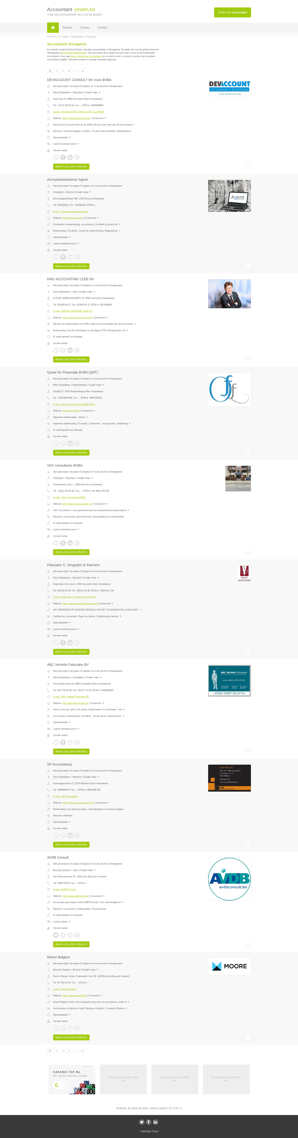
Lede (74, 291)
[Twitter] (142, 1122)
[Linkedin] (155, 1122)
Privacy (155, 1131)
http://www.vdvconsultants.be (77, 504)
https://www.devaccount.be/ (76, 118)
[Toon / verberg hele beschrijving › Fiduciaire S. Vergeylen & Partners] (106, 610)
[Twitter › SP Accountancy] (56, 835)
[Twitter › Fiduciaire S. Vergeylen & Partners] (56, 642)
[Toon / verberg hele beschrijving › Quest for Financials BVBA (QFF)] (106, 417)
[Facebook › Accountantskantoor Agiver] (63, 257)
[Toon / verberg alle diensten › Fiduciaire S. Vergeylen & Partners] (106, 616)
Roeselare (78, 92)
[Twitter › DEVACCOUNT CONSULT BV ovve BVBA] (56, 157)
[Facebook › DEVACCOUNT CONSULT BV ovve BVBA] (63, 157)
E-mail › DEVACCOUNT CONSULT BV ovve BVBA (78, 112)
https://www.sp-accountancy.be (78, 802)
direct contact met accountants (86, 56)
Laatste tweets (62, 921)
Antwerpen (58, 192)
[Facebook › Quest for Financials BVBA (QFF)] (63, 443)
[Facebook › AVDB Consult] (63, 935)
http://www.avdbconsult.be (76, 896)
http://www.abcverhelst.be (75, 703)
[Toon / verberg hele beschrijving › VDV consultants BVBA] (106, 510)
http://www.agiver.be (73, 218)
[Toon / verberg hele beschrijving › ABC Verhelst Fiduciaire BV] (106, 709)
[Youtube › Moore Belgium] (77, 1028)
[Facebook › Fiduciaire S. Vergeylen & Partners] (63, 642)
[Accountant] (53, 27)
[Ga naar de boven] (248, 166)
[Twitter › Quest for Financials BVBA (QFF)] (56, 443)
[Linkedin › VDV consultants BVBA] (70, 543)
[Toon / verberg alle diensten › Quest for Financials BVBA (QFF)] (106, 423)
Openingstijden (62, 137)
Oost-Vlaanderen (61, 291)
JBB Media (146, 1131)
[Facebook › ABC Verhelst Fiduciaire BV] (63, 742)
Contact (102, 27)
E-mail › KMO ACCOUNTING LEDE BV (72, 311)
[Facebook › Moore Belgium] (63, 1028)
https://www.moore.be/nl (75, 995)
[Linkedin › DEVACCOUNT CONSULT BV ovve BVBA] (70, 157)
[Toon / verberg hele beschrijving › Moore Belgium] (106, 1002)
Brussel (76, 969)
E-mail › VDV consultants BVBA (69, 497)
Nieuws (67, 27)
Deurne (69, 192)
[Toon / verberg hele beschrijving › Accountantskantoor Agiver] (106, 224)
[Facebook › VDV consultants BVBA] (63, 543)
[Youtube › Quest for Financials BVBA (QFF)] (77, 443)
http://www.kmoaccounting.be (77, 317)
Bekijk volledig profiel (71, 166)
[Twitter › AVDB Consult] (56, 935)
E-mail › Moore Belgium (65, 989)
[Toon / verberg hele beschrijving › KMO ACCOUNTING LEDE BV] (106, 324)
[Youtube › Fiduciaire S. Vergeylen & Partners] (77, 642)
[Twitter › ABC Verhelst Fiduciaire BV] (56, 742)
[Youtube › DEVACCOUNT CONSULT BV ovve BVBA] (77, 157)
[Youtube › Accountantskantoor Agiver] (77, 257)
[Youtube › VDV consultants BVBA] (77, 543)
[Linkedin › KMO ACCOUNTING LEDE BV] (70, 350)
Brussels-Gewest (61, 870)
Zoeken (85, 27)
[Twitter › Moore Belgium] (56, 1028)
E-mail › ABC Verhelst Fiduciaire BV (71, 696)
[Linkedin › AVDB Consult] (70, 935)
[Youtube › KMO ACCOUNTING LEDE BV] (77, 350)
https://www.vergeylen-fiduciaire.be (80, 603)
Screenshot (99, 118)
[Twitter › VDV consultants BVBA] (56, 543)
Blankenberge (79, 385)
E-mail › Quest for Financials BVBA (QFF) (74, 404)
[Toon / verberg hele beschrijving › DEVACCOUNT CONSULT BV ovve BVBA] (106, 124)
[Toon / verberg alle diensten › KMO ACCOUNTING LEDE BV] (106, 330)
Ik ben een (232, 12)
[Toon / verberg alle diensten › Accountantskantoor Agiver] (106, 231)
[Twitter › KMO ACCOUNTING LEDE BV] (56, 350)
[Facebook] (148, 1122)
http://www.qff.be (71, 410)
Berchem (70, 478)
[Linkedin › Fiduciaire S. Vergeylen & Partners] (70, 642)
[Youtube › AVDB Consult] (77, 935)
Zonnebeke (78, 677)
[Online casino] (74, 1080)
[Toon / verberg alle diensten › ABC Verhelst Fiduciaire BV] (106, 716)
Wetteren (76, 777)
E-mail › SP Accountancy (65, 796)
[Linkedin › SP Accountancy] (70, 835)
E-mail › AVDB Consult (64, 889)
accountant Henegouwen (73, 52)
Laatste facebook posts (66, 144)
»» (82, 71)
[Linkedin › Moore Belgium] (70, 1028)
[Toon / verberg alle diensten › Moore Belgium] (106, 1008)
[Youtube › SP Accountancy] (77, 835)
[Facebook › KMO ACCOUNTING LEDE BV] (63, 350)
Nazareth (76, 577)
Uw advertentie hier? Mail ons (123, 1079)
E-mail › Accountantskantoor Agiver (70, 211)
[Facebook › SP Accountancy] (63, 835)
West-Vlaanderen (61, 92)
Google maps (93, 92)
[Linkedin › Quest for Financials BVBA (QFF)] (70, 443)
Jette (75, 870)
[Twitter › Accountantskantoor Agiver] (56, 257)
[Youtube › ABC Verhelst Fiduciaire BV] (77, 742)
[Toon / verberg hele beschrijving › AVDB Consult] (106, 902)
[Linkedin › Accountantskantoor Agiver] (70, 257)
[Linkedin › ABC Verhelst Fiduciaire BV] (70, 742)
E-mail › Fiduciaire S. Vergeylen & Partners (74, 597)
